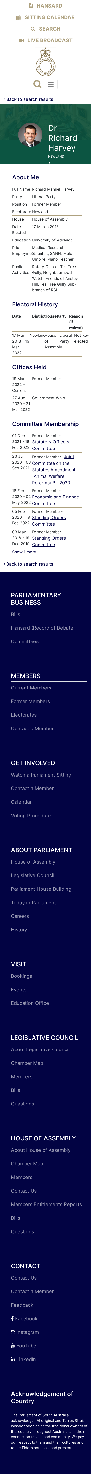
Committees (25, 641)
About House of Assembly (41, 1150)
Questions (22, 1104)
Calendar (21, 802)
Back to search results (29, 99)
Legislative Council (32, 875)
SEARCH (49, 29)
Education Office (30, 1003)
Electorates (24, 715)
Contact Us (24, 1191)
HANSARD (48, 6)
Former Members (30, 701)
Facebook (26, 1319)
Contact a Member (32, 728)
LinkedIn (25, 1359)
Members (21, 1077)
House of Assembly (33, 862)
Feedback (22, 1305)
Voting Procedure (31, 815)
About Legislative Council (40, 1049)
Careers (20, 916)
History (19, 930)
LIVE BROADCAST (49, 40)
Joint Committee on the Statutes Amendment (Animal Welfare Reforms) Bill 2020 (54, 469)
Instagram (27, 1332)
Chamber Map (27, 1063)
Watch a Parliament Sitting (41, 775)
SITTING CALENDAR (49, 17)
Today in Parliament (33, 902)
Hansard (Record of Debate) (43, 628)
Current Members (31, 688)
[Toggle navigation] (51, 84)
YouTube (25, 1346)
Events (18, 990)
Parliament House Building (41, 889)
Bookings (21, 976)
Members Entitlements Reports (46, 1204)
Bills (15, 614)
